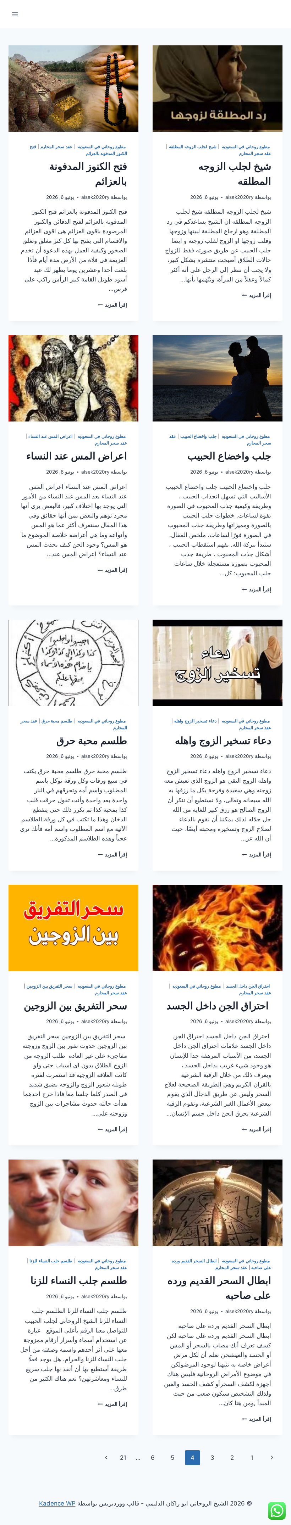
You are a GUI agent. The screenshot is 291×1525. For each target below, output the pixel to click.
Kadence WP (57, 1503)
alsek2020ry (239, 197)
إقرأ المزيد (256, 295)
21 (123, 1457)
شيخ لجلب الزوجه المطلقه (192, 146)
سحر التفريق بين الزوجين (49, 986)
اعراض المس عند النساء (50, 436)
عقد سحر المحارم (255, 153)
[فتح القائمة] (15, 14)
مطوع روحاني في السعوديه (245, 146)
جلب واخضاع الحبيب (198, 436)
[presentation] (217, 88)
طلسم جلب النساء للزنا (50, 1260)
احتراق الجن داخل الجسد (248, 986)
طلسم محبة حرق (57, 721)
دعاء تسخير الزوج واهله (195, 721)
